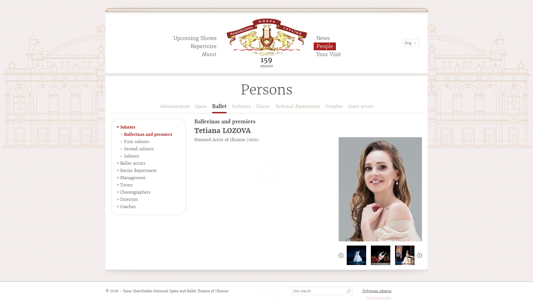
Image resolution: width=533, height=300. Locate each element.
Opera (201, 106)
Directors (129, 199)
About (209, 54)
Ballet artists (132, 163)
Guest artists (360, 106)
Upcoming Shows (195, 38)
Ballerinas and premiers (148, 134)
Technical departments (297, 106)
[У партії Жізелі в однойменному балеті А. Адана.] (356, 255)
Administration (175, 106)
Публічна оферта (376, 291)
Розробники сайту (379, 297)
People (324, 46)
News (323, 38)
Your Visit (328, 54)
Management (133, 178)
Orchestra (241, 106)
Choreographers (135, 192)
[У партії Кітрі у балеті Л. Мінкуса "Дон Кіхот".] (380, 255)
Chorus (263, 106)
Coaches (128, 206)
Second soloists (139, 148)
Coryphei (334, 106)
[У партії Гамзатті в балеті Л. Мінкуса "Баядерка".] (405, 255)
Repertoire (204, 46)
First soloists (136, 141)
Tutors (126, 185)
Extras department (138, 170)
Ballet (219, 106)
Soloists (127, 127)
